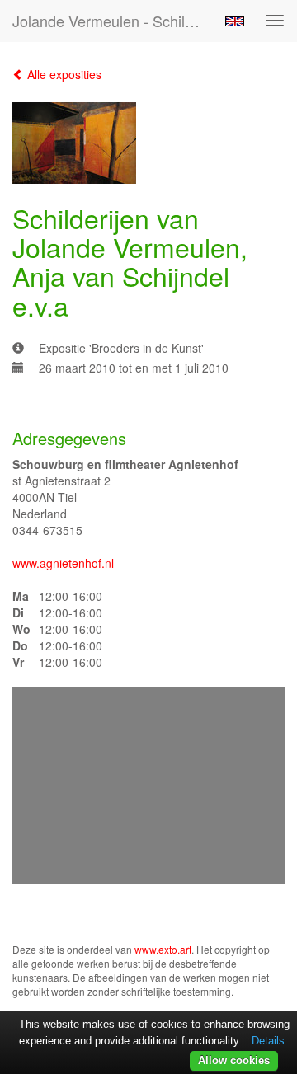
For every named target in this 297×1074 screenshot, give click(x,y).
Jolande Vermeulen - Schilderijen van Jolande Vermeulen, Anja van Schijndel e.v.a (113, 20)
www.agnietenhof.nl (63, 563)
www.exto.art (162, 949)
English (234, 21)
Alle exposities (62, 74)
